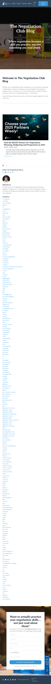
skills (3, 519)
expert (4, 312)
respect (4, 495)
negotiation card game (8, 408)
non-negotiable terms (8, 432)
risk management (7, 497)
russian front (6, 505)
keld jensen (5, 368)
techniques (5, 555)
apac (3, 215)
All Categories (6, 199)
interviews (5, 352)
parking (4, 442)
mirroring (4, 398)
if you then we (6, 346)
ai (3, 207)
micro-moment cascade (8, 392)
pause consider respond (9, 446)
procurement (5, 469)
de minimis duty (6, 282)
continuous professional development (12, 266)
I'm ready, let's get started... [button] (25, 662)
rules (3, 503)
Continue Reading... (8, 156)
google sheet (6, 332)
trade (4, 577)
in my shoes (5, 350)
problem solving (6, 466)
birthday (4, 225)
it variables (5, 360)
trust (3, 583)
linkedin (4, 380)
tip (3, 569)
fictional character (7, 324)
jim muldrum (5, 364)
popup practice (6, 454)
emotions (4, 298)
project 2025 (5, 475)
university (5, 591)
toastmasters (6, 575)
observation (5, 438)
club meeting (5, 247)
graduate (4, 334)
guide (4, 336)
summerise (5, 543)
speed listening (6, 527)
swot (3, 545)
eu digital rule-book (7, 308)
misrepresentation (7, 400)
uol (3, 593)
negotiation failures (7, 412)
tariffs (4, 549)
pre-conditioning (6, 462)
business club (6, 235)
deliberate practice (7, 284)
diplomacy (5, 286)
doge (3, 288)
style (3, 537)
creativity (4, 274)
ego (3, 290)
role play (4, 501)
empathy (4, 300)
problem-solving (6, 468)
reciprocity (5, 489)
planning (15, 147)
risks (3, 499)
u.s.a (3, 587)
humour (4, 340)
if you (3, 344)
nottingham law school (8, 434)
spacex (4, 525)
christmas (5, 243)
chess (4, 241)
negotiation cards (7, 410)
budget (4, 231)
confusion (5, 265)
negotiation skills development (10, 420)
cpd (3, 272)
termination (5, 561)
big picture (5, 223)
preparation (5, 464)
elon (3, 292)
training (4, 579)
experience (5, 310)
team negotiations (7, 553)
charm (4, 239)
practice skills (6, 460)
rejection (4, 491)
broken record (6, 229)
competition (5, 259)
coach (4, 253)
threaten (4, 565)
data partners (11, 147)
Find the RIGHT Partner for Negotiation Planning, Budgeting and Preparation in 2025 (24, 143)
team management (7, 551)
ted (3, 557)
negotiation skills (7, 418)
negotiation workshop (8, 426)
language (5, 370)
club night (5, 249)
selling (4, 515)
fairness (4, 316)
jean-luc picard (6, 362)
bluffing (4, 227)
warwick (4, 595)
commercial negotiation (8, 257)
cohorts (4, 255)
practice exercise (6, 458)
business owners (7, 237)
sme (3, 521)
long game (5, 382)
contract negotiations (8, 268)
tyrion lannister (6, 585)
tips (3, 571)
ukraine (4, 589)
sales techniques (7, 509)
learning (4, 376)
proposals (5, 479)
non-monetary (6, 430)
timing (4, 567)
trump (4, 581)
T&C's (32, 679)
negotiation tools (7, 424)
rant (3, 485)
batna (3, 221)
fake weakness (6, 318)
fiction (4, 322)
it (2, 358)
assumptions (5, 219)
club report (5, 251)
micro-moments (6, 394)
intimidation (5, 354)
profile (4, 473)
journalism (5, 366)
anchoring (5, 213)
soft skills (5, 523)
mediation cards (6, 386)
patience (4, 444)
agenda (4, 205)
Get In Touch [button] (43, 3)
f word (4, 314)
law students (6, 372)
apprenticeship (6, 217)
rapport (4, 487)
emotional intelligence (8, 296)
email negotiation (7, 294)
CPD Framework (34, 681)
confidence (5, 263)
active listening (6, 203)
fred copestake (6, 328)
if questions (5, 342)
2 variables (5, 201)
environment (5, 306)
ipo (3, 356)
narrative (4, 404)
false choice (5, 320)
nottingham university (8, 436)
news (4, 428)
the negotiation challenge (9, 563)
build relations (6, 233)
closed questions (7, 245)
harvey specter (6, 338)
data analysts (6, 147)
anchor (4, 211)
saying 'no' (5, 511)
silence (4, 517)
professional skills (7, 471)
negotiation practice (7, 416)
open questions (6, 440)
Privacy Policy (34, 678)
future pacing (6, 330)
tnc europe (5, 573)
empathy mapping (7, 302)
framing (4, 326)
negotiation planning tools (9, 414)
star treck (5, 529)
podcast (4, 450)
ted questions (6, 559)
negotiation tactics (7, 422)
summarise (5, 541)
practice (4, 456)
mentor (4, 390)
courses (4, 270)
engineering (5, 304)
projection (5, 477)
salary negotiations (7, 507)
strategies (5, 533)
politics (4, 452)
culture (4, 276)
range (4, 483)
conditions (5, 261)
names (4, 402)
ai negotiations (6, 209)
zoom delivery (6, 599)
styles (4, 539)
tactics (4, 547)
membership (5, 388)
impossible (5, 348)
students (4, 535)
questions (5, 481)
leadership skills (6, 374)
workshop (5, 597)
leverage (4, 378)
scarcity (4, 513)
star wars (5, 531)
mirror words (6, 396)
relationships (6, 493)
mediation (5, 384)
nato (3, 406)
